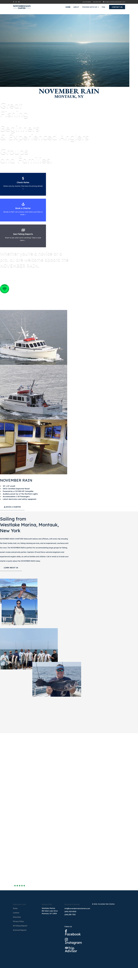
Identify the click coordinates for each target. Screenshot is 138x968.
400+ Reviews (9, 882)
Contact (16, 913)
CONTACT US (117, 7)
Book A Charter (13, 507)
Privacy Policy (18, 921)
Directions (17, 917)
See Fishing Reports (23, 234)
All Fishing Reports (20, 926)
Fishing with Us (89, 7)
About (76, 7)
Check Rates (23, 182)
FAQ (103, 7)
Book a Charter (23, 208)
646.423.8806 (87, 2)
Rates (15, 908)
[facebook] (13, 2)
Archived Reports (19, 930)
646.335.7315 (97, 2)
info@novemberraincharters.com (115, 2)
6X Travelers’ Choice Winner (24, 872)
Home (68, 7)
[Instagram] (16, 2)
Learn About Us (11, 568)
